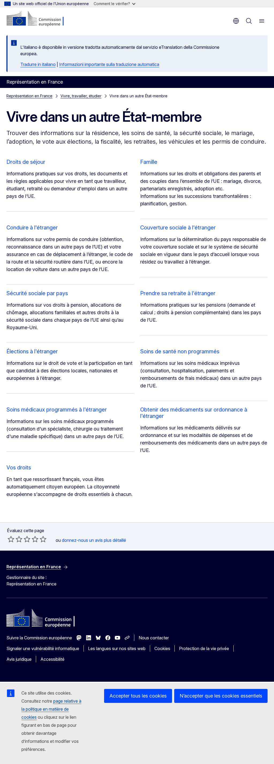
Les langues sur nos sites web (117, 648)
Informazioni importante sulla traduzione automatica (109, 64)
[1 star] (11, 539)
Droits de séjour (25, 162)
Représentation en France (29, 96)
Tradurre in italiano (38, 64)
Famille (148, 162)
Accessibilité (52, 659)
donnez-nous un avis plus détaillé (94, 540)
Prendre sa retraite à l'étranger (177, 293)
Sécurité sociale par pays (37, 293)
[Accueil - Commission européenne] (38, 19)
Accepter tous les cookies (138, 696)
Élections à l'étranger (32, 351)
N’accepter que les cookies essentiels (221, 696)
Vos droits (18, 467)
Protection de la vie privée (204, 648)
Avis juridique (19, 659)
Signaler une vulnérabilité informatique (42, 648)
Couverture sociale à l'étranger (178, 227)
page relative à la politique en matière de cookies (51, 709)
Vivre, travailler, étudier (80, 96)
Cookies (162, 648)
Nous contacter (154, 637)
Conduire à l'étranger (32, 227)
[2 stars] (15, 539)
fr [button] (236, 21)
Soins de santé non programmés (179, 351)
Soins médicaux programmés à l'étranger (56, 409)
